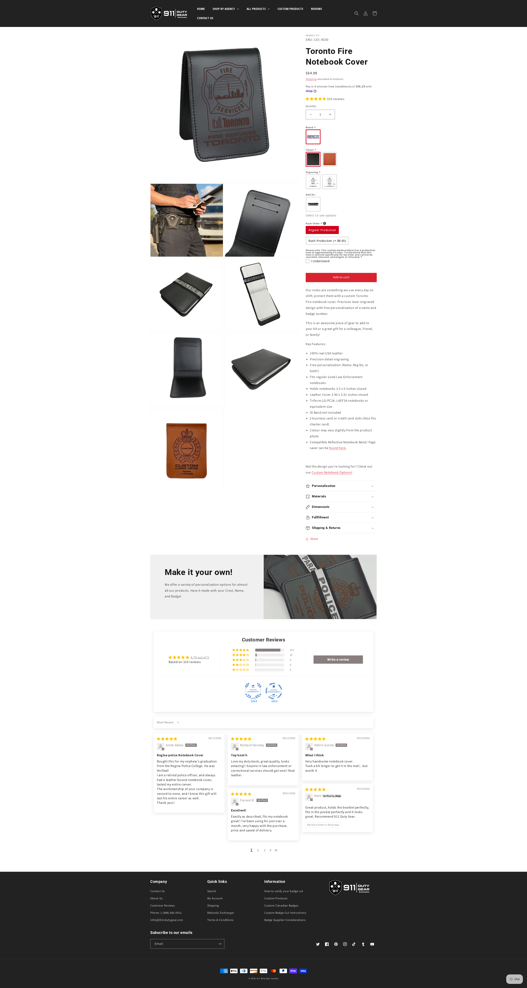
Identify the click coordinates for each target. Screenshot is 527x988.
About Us (156, 898)
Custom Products (276, 898)
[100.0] (253, 691)
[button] (356, 13)
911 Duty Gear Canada (267, 978)
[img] (167, 739)
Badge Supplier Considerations (284, 920)
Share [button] (314, 539)
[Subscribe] (219, 944)
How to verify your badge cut (283, 891)
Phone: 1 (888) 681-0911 (166, 913)
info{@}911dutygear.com (166, 920)
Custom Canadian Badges (281, 906)
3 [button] (265, 850)
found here (337, 448)
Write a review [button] (338, 659)
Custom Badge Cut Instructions (285, 913)
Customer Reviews (162, 906)
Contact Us (157, 891)
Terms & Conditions (220, 920)
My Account (215, 898)
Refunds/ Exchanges (220, 913)
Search (211, 891)
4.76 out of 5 (200, 657)
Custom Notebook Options (331, 472)
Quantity (311, 106)
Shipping (311, 79)
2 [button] (258, 850)
